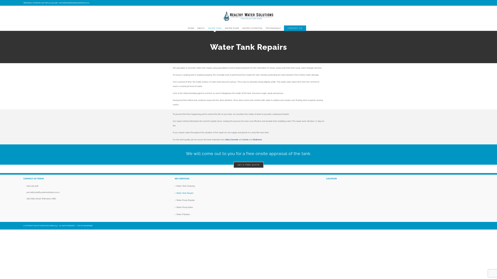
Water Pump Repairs (185, 200)
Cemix (245, 139)
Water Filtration (183, 214)
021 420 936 (52, 3)
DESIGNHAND (88, 226)
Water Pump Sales (184, 207)
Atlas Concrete (231, 139)
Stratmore (257, 139)
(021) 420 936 (32, 186)
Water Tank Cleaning (185, 186)
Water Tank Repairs (184, 193)
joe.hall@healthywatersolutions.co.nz (74, 3)
